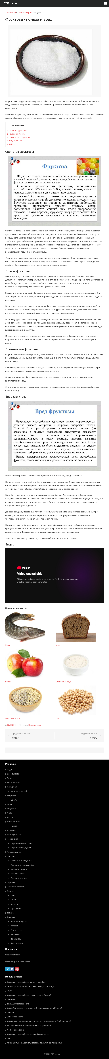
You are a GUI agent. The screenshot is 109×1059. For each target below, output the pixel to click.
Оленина (11, 999)
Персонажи (12, 838)
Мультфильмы (14, 834)
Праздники (16, 908)
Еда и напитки (13, 782)
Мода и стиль (13, 821)
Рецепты (11, 856)
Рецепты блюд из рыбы (22, 865)
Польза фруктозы (16, 134)
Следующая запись (88, 735)
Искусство (11, 808)
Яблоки (8, 682)
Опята (9, 1038)
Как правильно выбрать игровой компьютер (28, 1034)
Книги (9, 812)
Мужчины (11, 830)
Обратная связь (13, 954)
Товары (10, 912)
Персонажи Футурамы (21, 847)
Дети (13, 899)
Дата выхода (13, 773)
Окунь (10, 990)
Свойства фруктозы (17, 130)
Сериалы (11, 882)
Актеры (14, 925)
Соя (57, 718)
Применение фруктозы (18, 137)
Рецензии (15, 934)
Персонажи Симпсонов (22, 843)
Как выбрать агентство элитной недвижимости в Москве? (34, 1008)
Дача (13, 895)
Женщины (12, 786)
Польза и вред (25, 12)
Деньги (10, 778)
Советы (10, 891)
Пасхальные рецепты (21, 860)
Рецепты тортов (19, 878)
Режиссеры (16, 930)
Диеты (14, 799)
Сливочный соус (63, 682)
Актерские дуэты (19, 921)
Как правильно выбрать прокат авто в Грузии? (29, 995)
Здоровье (11, 795)
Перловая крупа (12, 718)
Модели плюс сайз (19, 791)
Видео (11, 144)
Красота (14, 904)
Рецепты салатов (19, 869)
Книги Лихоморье (15, 1029)
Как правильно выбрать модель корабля (26, 982)
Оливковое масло (15, 1016)
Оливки (10, 1012)
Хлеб (58, 645)
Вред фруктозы (15, 140)
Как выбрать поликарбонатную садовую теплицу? (31, 986)
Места (10, 817)
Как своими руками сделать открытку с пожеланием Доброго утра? (39, 1021)
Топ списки (10, 12)
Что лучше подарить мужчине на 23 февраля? (29, 1025)
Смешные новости (15, 886)
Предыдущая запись (21, 735)
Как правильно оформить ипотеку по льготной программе (34, 1042)
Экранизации (17, 943)
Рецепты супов (18, 873)
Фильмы (11, 917)
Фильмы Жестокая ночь (18, 1003)
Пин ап (14, 825)
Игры (9, 804)
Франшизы (16, 938)
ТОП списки (11, 3)
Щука (7, 645)
